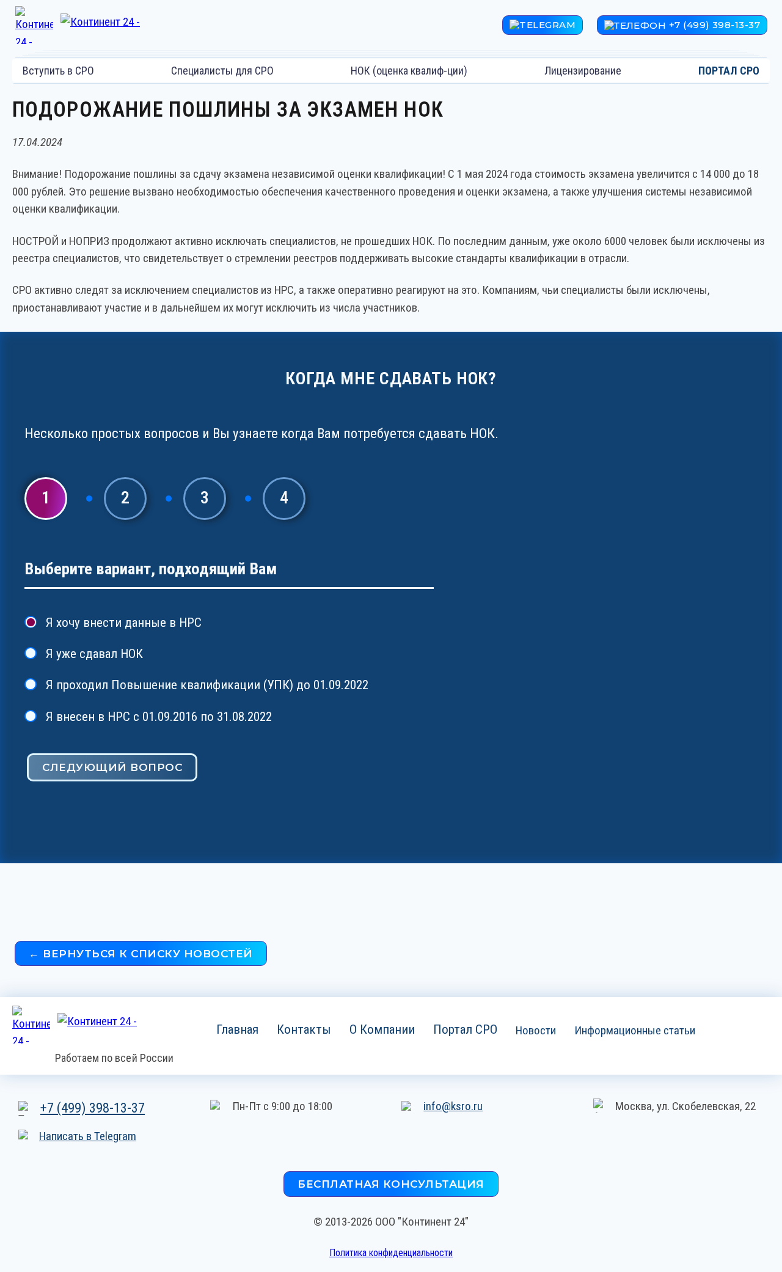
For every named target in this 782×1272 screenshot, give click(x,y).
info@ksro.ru (453, 1106)
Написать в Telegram (87, 1136)
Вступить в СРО (58, 70)
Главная (237, 1029)
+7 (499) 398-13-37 (92, 1108)
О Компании (382, 1029)
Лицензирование (582, 70)
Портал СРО (465, 1029)
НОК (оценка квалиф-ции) (409, 70)
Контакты (304, 1029)
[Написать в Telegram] (542, 25)
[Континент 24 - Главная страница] (96, 25)
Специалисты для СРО (222, 70)
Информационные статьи (634, 1030)
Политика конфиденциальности (391, 1253)
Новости (536, 1030)
